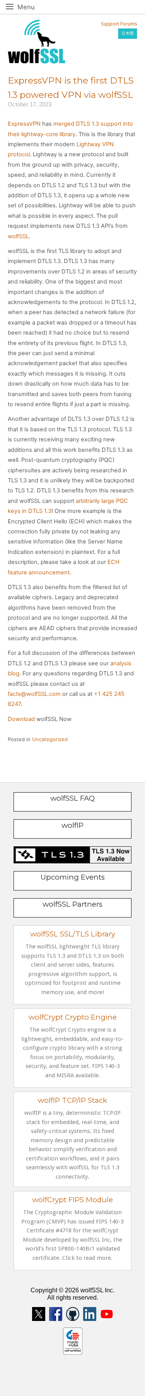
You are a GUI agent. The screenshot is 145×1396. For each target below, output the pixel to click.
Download (21, 719)
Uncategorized (50, 739)
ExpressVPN (24, 123)
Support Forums (119, 24)
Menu (34, 7)
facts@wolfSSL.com (34, 693)
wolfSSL (18, 236)
